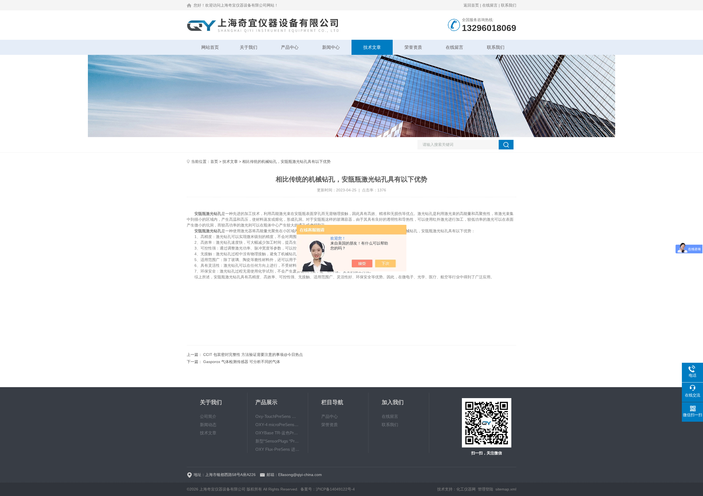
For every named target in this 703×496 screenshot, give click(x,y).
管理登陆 (485, 489)
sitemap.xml (505, 489)
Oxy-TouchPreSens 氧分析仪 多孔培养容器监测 (277, 416)
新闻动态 (208, 424)
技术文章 (372, 47)
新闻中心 (331, 47)
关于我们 (248, 47)
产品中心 (290, 47)
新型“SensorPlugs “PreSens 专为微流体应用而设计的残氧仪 (277, 441)
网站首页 (210, 47)
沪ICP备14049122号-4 (335, 489)
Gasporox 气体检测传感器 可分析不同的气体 (241, 361)
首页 (214, 161)
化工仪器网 (466, 489)
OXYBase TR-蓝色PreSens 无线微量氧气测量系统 (277, 432)
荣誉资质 (413, 47)
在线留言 (490, 5)
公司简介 (208, 416)
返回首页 (471, 5)
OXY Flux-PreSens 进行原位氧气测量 (277, 449)
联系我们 (508, 5)
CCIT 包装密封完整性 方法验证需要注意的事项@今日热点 (253, 354)
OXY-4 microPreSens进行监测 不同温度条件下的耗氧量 (277, 424)
